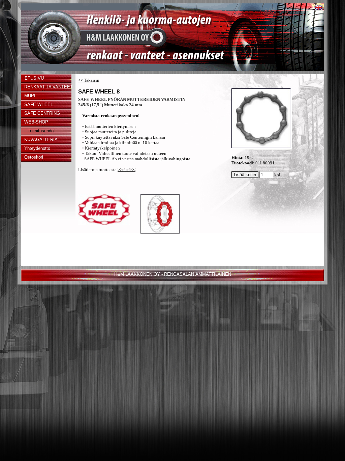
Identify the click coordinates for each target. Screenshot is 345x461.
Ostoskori (33, 157)
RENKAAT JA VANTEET (47, 86)
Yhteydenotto (37, 148)
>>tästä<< (126, 169)
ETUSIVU (34, 78)
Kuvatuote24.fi (172, 297)
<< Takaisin (88, 80)
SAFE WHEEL (38, 104)
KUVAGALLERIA (41, 139)
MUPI (29, 95)
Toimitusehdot (41, 130)
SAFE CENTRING (42, 113)
